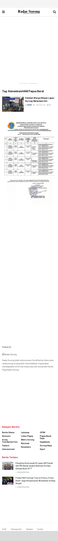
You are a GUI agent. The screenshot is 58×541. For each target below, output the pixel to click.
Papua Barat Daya (45, 437)
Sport (42, 449)
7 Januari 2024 (40, 105)
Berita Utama (9, 98)
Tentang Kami (16, 529)
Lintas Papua (27, 436)
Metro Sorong (27, 440)
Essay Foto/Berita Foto (10, 441)
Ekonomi (6, 436)
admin (29, 105)
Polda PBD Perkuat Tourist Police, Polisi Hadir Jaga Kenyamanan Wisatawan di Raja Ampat (35, 481)
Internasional (8, 449)
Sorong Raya (46, 445)
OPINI (42, 432)
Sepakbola (45, 442)
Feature (5, 445)
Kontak (40, 529)
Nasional (25, 443)
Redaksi (29, 529)
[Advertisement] (29, 3)
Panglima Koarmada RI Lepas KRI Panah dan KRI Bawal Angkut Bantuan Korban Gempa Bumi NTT (34, 466)
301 (49, 105)
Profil (4, 529)
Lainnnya (25, 432)
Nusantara (26, 447)
